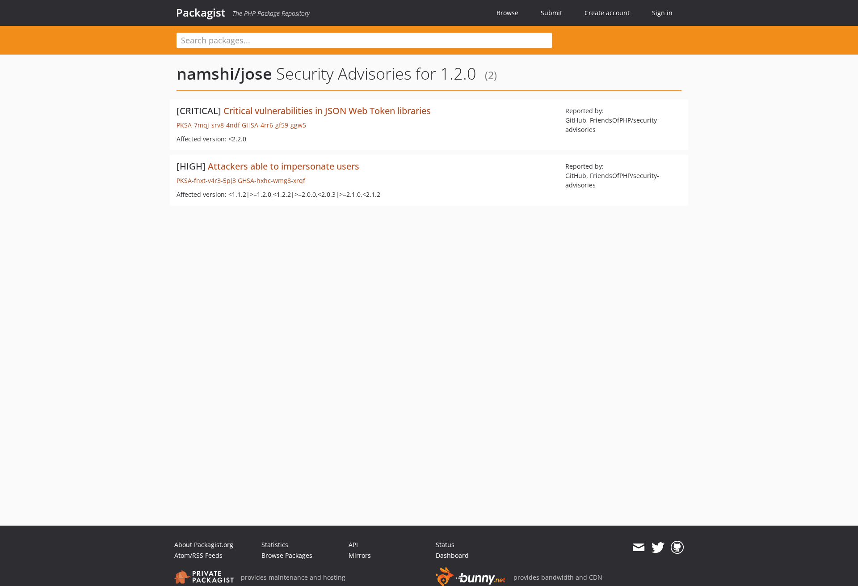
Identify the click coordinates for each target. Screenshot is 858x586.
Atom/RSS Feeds (198, 555)
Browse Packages (286, 555)
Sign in (662, 12)
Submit (551, 12)
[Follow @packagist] (658, 547)
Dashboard (452, 555)
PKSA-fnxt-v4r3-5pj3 (206, 180)
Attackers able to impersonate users (283, 166)
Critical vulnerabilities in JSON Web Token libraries (327, 111)
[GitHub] (677, 547)
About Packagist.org (203, 544)
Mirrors (360, 555)
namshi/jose (224, 74)
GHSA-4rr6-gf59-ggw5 (274, 125)
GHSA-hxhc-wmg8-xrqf (271, 180)
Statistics (274, 544)
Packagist (201, 12)
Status (445, 544)
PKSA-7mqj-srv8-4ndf (208, 125)
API (353, 544)
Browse (507, 12)
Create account (607, 12)
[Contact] (638, 547)
